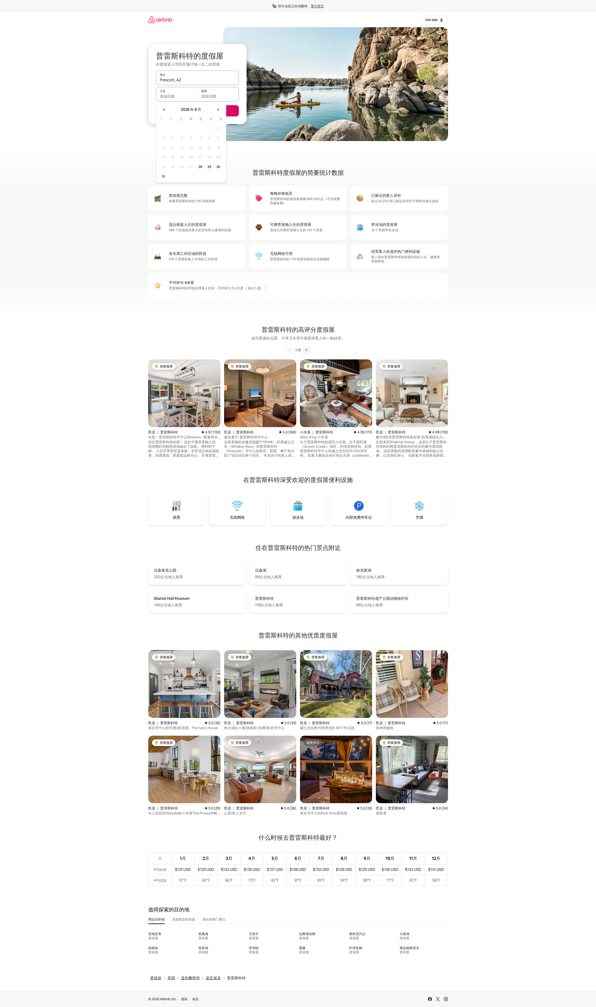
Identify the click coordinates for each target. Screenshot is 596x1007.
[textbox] (177, 96)
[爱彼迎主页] (160, 19)
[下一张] (306, 350)
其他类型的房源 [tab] (183, 919)
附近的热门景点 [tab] (214, 919)
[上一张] (289, 350)
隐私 (184, 999)
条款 (195, 999)
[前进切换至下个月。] (218, 109)
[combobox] (197, 80)
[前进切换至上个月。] (164, 109)
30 (218, 167)
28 (200, 167)
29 (209, 167)
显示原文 (317, 6)
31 (163, 176)
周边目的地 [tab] (156, 919)
